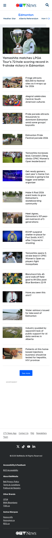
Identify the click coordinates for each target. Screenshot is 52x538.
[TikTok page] (23, 446)
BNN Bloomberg (10, 502)
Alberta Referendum (28, 19)
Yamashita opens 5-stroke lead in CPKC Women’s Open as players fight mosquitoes (36, 258)
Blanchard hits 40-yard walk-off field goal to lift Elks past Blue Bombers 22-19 (36, 278)
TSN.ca (6, 506)
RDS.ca (6, 523)
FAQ (32, 433)
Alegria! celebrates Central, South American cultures (35, 99)
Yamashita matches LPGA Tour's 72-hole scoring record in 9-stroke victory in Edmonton (25, 61)
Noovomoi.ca (9, 520)
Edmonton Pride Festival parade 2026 (36, 136)
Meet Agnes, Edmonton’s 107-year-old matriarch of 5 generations (36, 217)
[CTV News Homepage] (26, 5)
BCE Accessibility (10, 470)
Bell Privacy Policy (11, 481)
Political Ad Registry (12, 488)
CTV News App (10, 433)
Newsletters (41, 433)
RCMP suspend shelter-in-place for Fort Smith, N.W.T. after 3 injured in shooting (35, 237)
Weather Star (9, 19)
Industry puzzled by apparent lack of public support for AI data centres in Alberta (36, 333)
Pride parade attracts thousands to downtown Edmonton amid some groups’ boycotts (37, 119)
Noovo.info (8, 517)
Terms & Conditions (11, 485)
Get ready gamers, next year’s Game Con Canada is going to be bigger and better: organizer (37, 177)
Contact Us (23, 433)
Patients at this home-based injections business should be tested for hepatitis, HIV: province (37, 355)
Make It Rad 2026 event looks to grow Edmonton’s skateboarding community (35, 198)
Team (5, 437)
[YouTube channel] (28, 446)
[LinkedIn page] (34, 446)
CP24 (5, 499)
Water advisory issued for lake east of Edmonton (37, 313)
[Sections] (4, 5)
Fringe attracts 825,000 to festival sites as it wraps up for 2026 (35, 82)
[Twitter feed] (18, 446)
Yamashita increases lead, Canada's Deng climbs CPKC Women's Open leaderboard (37, 157)
